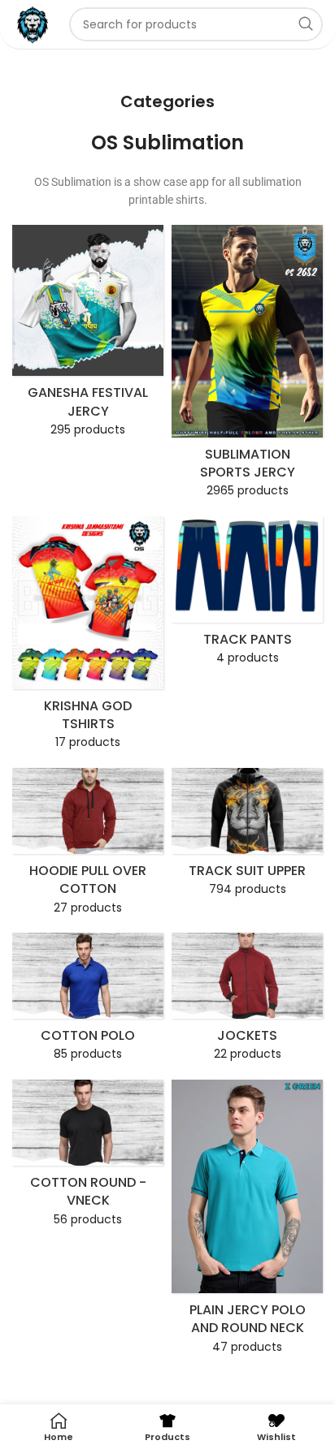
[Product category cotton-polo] (87, 1002)
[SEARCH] (306, 24)
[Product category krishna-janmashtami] (87, 638)
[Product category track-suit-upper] (247, 837)
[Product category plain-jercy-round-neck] (247, 1222)
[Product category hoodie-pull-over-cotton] (87, 846)
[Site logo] (32, 23)
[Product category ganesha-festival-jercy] (87, 335)
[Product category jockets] (247, 1002)
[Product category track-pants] (247, 595)
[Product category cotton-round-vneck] (87, 1158)
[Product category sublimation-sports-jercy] (247, 366)
